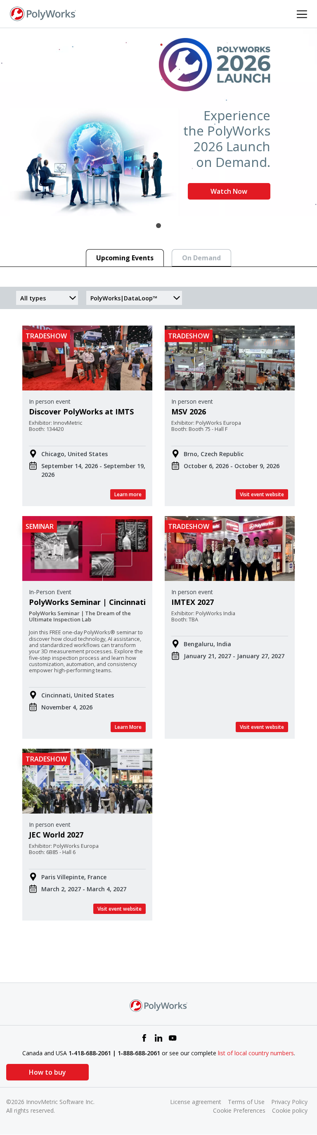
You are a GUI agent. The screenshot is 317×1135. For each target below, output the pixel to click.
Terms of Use (246, 1102)
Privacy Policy (289, 1102)
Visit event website (262, 494)
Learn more (128, 494)
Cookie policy (290, 1110)
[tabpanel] (158, 122)
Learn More (128, 726)
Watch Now (229, 191)
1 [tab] (158, 225)
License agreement (195, 1102)
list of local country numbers (256, 1053)
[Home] (43, 13)
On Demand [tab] (201, 257)
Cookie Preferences (239, 1110)
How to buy (47, 1072)
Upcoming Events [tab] (125, 257)
